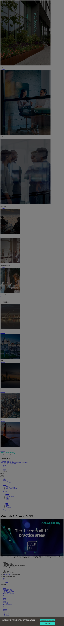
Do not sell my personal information (47, 620)
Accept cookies (47, 623)
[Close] (62, 621)
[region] (32, 621)
